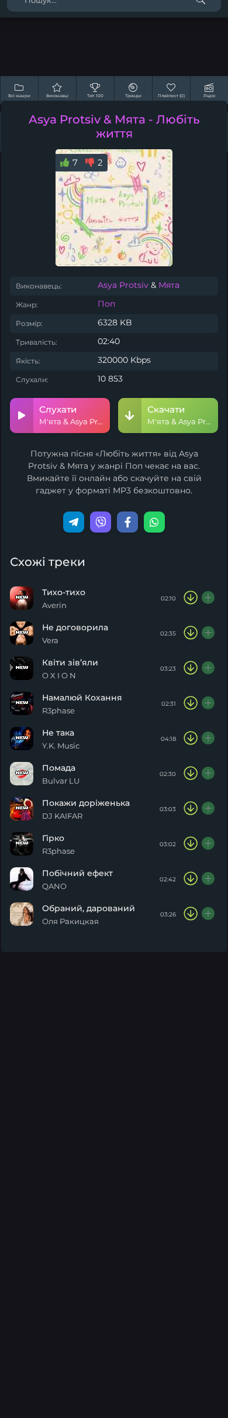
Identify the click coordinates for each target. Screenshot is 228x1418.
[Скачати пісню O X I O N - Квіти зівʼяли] (190, 668)
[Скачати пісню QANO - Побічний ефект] (190, 879)
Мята (168, 285)
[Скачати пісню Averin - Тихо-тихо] (190, 598)
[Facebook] (127, 522)
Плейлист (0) (171, 95)
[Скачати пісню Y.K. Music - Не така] (190, 738)
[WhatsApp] (154, 522)
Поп (106, 303)
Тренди (133, 95)
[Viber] (100, 522)
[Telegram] (73, 522)
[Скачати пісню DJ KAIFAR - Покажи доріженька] (190, 809)
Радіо (209, 95)
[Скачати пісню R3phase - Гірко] (190, 844)
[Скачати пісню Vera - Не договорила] (190, 633)
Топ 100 (95, 95)
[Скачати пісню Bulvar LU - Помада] (190, 773)
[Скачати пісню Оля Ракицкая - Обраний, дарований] (190, 914)
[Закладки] (208, 598)
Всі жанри (19, 95)
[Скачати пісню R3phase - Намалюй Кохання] (190, 703)
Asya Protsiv (123, 285)
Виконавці (57, 95)
